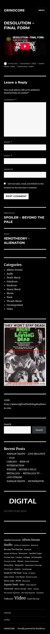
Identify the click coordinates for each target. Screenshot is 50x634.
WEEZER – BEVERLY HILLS (21, 469)
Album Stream (14, 269)
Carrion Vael (9, 557)
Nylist (22, 585)
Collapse (26, 557)
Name (8, 142)
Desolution (23, 66)
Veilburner (8, 599)
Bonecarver (23, 553)
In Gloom (31, 573)
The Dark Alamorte (28, 593)
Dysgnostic (19, 565)
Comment (10, 100)
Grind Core (13, 63)
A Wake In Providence (22, 545)
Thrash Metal (14, 301)
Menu (41, 10)
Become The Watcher (13, 549)
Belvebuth (27, 550)
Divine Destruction (31, 561)
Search (7, 424)
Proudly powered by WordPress (31, 628)
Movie (10, 293)
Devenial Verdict (10, 561)
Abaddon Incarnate (12, 540)
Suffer (30, 589)
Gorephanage (27, 569)
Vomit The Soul (33, 599)
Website (8, 169)
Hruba (25, 573)
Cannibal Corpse (35, 553)
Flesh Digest (8, 569)
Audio (10, 273)
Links (7, 619)
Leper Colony (9, 577)
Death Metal (13, 277)
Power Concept (20, 589)
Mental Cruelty (31, 577)
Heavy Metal (13, 289)
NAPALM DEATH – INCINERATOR (25, 481)
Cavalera (19, 557)
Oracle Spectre (31, 585)
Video (12, 66)
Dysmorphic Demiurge (33, 565)
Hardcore (12, 285)
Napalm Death (11, 584)
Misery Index (9, 581)
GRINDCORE (14, 10)
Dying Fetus (8, 565)
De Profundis (36, 557)
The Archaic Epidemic (12, 593)
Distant (20, 561)
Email (8, 156)
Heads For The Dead (12, 573)
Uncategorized (15, 305)
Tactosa (36, 589)
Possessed (8, 589)
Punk (9, 297)
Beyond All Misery (10, 553)
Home (7, 612)
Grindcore (12, 281)
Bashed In (34, 545)
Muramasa (26, 581)
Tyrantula (40, 593)
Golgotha (17, 569)
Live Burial (20, 577)
